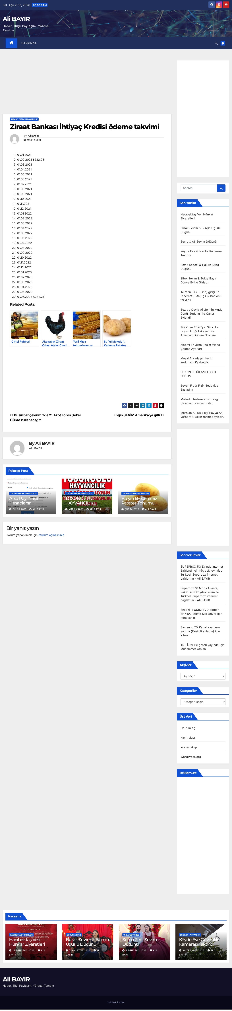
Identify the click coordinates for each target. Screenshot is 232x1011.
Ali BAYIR (16, 19)
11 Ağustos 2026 (24, 950)
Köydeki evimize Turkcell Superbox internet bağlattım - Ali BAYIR (201, 574)
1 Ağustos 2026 (136, 950)
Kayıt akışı (188, 737)
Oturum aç (188, 728)
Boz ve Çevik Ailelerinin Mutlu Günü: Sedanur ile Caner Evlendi (201, 313)
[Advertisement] (87, 87)
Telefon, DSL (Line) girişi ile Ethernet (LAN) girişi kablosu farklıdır (201, 296)
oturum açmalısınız (51, 535)
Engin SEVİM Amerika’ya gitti (137, 415)
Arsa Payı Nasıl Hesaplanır (23, 501)
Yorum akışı (189, 747)
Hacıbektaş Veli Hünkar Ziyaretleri (27, 942)
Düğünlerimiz (74, 935)
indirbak (111, 1002)
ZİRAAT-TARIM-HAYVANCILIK (24, 119)
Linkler (121, 1002)
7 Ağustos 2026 (80, 950)
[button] (216, 43)
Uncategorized (131, 935)
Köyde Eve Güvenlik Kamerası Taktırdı (198, 942)
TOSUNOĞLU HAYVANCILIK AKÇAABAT (79, 503)
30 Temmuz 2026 (194, 950)
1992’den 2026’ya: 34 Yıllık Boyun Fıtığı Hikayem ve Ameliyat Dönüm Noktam (199, 331)
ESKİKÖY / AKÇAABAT (190, 935)
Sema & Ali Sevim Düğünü (199, 241)
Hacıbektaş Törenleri (21, 935)
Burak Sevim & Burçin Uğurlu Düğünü (87, 942)
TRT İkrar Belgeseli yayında (200, 645)
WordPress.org (191, 757)
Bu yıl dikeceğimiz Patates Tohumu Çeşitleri (139, 503)
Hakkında (29, 43)
